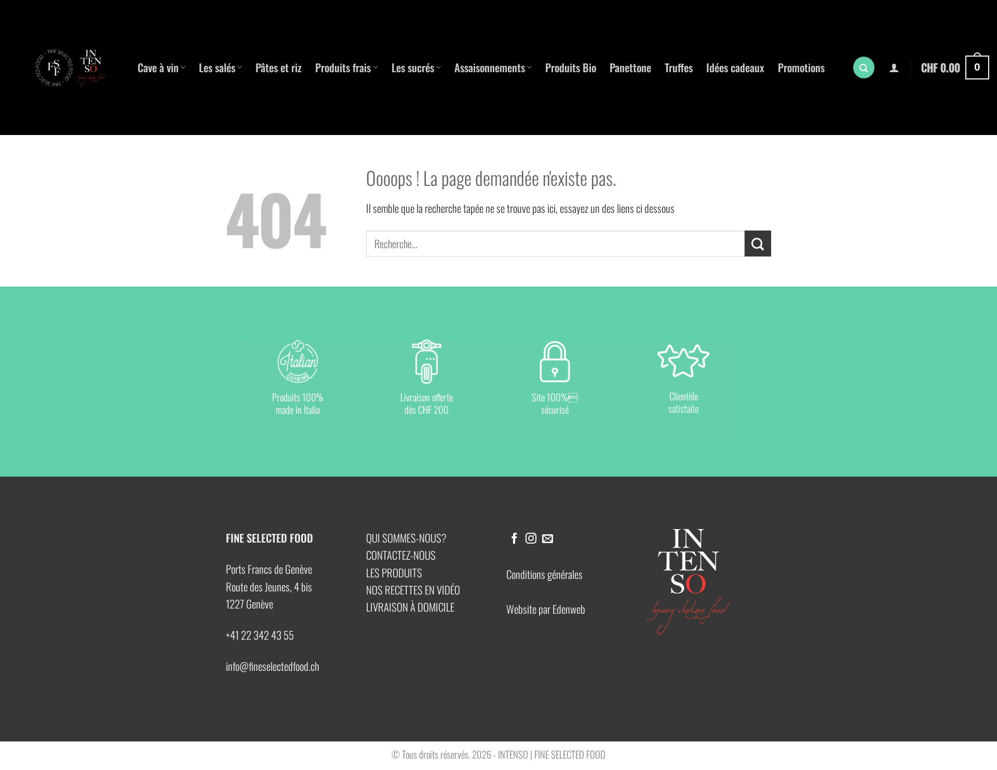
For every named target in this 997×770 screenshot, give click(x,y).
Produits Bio (570, 67)
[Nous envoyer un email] (547, 539)
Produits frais (343, 67)
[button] (864, 67)
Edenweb (569, 609)
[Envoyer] (758, 243)
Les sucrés (413, 67)
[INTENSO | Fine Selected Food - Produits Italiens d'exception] (75, 68)
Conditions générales (544, 574)
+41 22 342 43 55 (260, 635)
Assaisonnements (489, 67)
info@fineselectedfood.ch (272, 666)
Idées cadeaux (735, 67)
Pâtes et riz (278, 67)
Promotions (801, 67)
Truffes (679, 67)
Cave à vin (158, 67)
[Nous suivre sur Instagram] (531, 539)
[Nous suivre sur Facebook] (514, 539)
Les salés (217, 67)
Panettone (630, 67)
